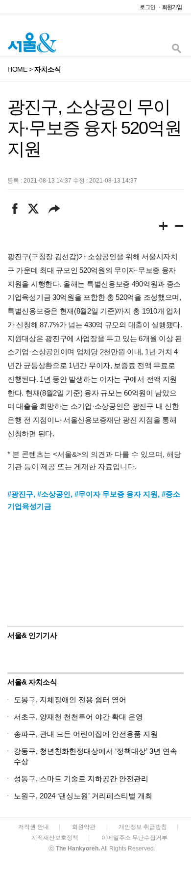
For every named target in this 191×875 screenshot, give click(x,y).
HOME (17, 69)
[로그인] (145, 9)
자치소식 (47, 69)
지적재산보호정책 (54, 837)
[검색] (176, 51)
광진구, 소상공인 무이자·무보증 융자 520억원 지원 (94, 128)
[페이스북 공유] (15, 208)
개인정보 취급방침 (143, 826)
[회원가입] (171, 9)
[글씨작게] (179, 228)
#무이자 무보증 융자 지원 (116, 494)
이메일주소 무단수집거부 (134, 837)
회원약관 (84, 826)
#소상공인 (54, 494)
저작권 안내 (33, 826)
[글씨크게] (163, 228)
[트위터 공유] (33, 208)
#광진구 (20, 494)
